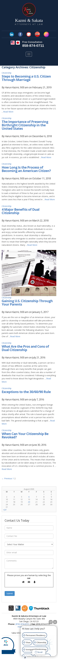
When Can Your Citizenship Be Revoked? (25, 435)
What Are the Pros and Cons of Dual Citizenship (25, 348)
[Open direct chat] (51, 622)
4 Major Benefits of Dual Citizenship (20, 211)
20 (29, 502)
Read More (8, 111)
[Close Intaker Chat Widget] (55, 622)
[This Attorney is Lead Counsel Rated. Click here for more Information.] (25, 610)
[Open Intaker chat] (25, 657)
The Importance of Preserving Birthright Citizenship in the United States (25, 125)
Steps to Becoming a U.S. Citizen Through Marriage (26, 78)
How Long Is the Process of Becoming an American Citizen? (26, 169)
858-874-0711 (33, 45)
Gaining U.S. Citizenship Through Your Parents (27, 302)
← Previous (7, 478)
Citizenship (6, 72)
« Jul (4, 509)
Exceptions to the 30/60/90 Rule (26, 391)
